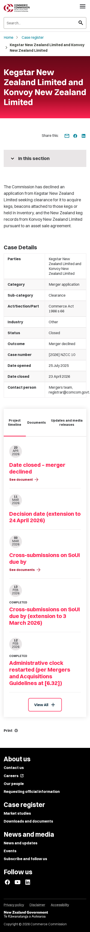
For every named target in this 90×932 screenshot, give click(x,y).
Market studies (17, 813)
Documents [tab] (36, 422)
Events (10, 851)
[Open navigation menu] (82, 6)
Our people (14, 783)
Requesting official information (32, 791)
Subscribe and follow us (25, 858)
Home (8, 37)
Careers (14, 775)
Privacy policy (14, 905)
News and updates (20, 843)
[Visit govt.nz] (45, 914)
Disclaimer (37, 905)
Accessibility (60, 905)
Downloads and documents (28, 821)
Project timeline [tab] (14, 422)
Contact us (14, 767)
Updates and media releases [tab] (67, 422)
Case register (33, 37)
